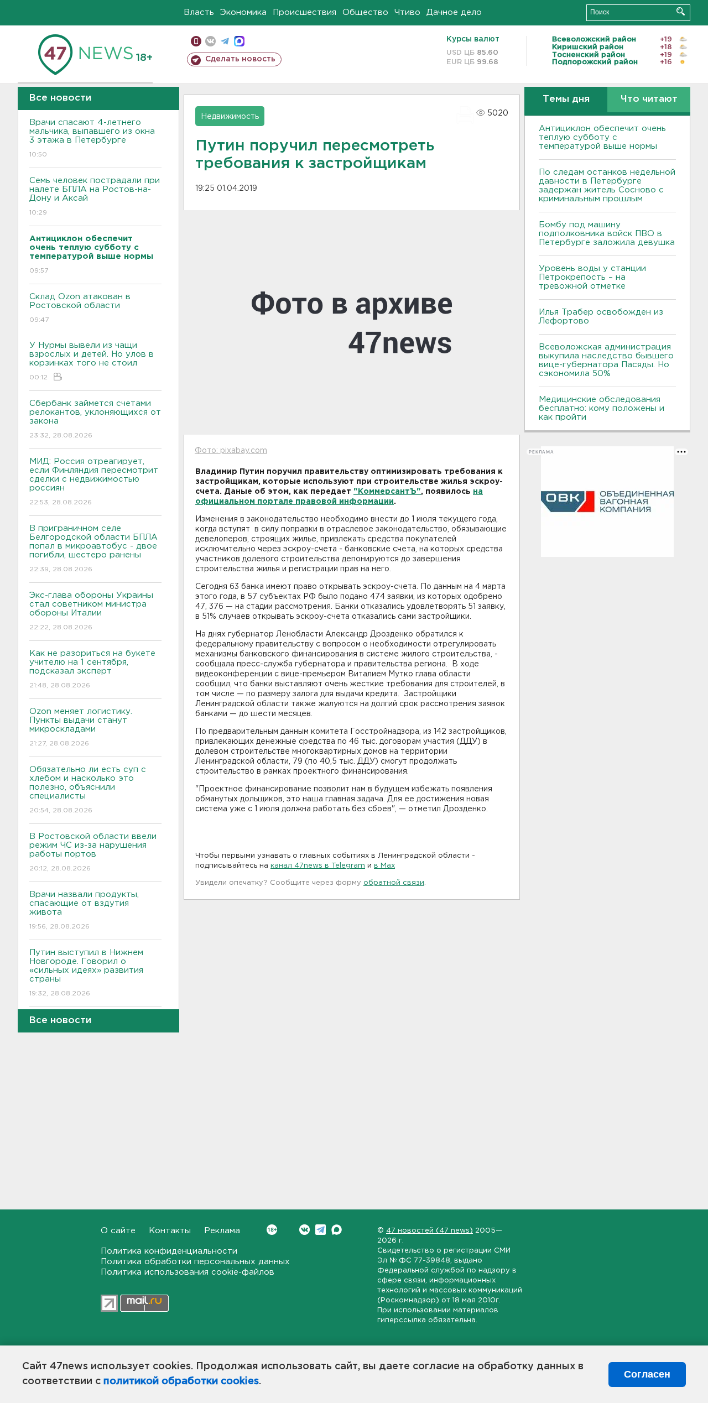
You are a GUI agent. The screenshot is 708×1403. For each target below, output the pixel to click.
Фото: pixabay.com (231, 450)
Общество (365, 12)
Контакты (170, 1230)
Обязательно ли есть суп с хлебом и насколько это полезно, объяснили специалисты (87, 789)
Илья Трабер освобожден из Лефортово (601, 317)
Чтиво (407, 12)
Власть (199, 12)
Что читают (649, 99)
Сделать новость (240, 59)
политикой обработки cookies (181, 1381)
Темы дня (566, 99)
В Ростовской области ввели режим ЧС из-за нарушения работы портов (93, 852)
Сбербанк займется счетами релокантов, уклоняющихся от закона (95, 419)
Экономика (243, 12)
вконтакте (210, 41)
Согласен (647, 1374)
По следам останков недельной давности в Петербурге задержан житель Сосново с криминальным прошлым (607, 185)
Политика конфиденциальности (169, 1251)
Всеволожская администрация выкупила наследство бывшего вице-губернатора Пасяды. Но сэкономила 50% (606, 360)
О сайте (118, 1230)
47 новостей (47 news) (429, 1231)
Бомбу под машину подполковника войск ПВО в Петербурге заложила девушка (607, 233)
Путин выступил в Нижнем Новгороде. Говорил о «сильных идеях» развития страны (86, 973)
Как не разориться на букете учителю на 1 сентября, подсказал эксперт (92, 669)
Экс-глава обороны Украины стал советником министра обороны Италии (91, 611)
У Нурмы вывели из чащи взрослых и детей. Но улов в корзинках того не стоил (91, 361)
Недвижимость (230, 116)
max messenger (239, 41)
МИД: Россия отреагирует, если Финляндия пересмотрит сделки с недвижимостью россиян (93, 481)
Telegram (320, 1229)
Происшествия (304, 12)
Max (336, 1229)
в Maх (384, 866)
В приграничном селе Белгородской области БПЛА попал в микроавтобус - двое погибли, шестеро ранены (93, 548)
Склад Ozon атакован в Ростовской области (80, 308)
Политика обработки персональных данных (195, 1261)
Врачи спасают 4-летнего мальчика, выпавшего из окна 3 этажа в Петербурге (92, 138)
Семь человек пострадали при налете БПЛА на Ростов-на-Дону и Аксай (94, 196)
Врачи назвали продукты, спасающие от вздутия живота (84, 910)
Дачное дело (454, 12)
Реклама (222, 1230)
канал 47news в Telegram (317, 866)
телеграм (225, 41)
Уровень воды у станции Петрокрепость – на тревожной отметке (592, 277)
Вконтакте (304, 1229)
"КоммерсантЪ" (387, 491)
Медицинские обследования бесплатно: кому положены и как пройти (601, 408)
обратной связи (393, 883)
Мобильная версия (196, 41)
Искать (680, 11)
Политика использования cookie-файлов (187, 1272)
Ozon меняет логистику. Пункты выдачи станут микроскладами (80, 727)
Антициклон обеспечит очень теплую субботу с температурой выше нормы (602, 137)
